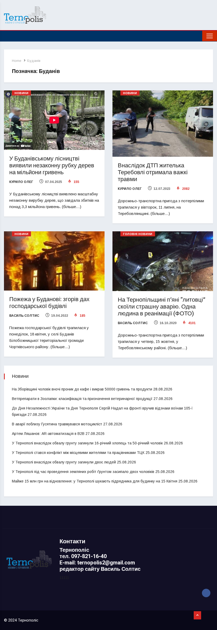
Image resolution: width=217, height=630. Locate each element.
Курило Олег (21, 182)
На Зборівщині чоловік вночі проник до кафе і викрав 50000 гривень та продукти (82, 389)
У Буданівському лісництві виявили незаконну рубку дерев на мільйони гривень (51, 165)
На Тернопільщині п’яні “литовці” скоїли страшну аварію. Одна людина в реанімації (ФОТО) (161, 307)
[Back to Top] (197, 615)
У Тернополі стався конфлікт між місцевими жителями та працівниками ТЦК (78, 452)
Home (16, 61)
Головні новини (137, 234)
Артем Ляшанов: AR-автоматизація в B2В (48, 433)
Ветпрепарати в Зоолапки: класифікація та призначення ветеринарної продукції (82, 399)
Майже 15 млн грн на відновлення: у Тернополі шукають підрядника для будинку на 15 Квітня (94, 481)
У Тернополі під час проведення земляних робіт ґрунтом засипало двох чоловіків (83, 472)
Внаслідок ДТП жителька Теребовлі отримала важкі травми (153, 172)
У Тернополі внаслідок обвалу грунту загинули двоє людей (64, 462)
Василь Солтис (24, 316)
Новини (21, 93)
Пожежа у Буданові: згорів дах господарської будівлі (49, 302)
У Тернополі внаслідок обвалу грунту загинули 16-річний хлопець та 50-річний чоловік (87, 443)
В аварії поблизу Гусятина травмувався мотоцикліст (57, 424)
